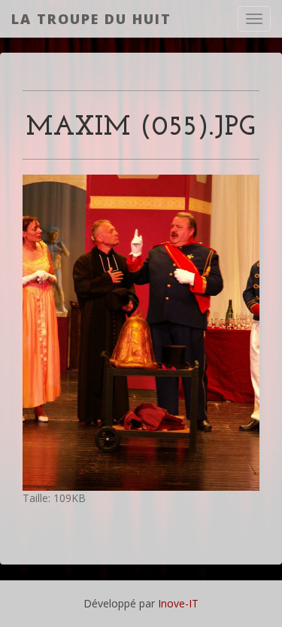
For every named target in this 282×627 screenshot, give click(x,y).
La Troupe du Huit (91, 19)
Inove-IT (178, 603)
